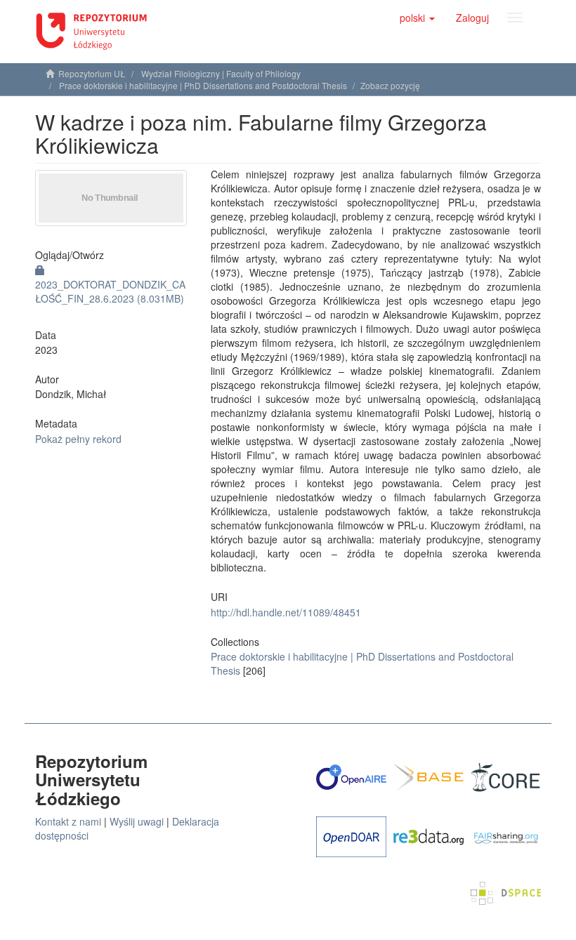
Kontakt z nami (68, 821)
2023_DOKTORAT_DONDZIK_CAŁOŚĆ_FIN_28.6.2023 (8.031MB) (110, 291)
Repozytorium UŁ (92, 73)
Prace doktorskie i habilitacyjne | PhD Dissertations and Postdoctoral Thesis (203, 85)
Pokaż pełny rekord (78, 439)
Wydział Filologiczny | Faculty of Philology (221, 73)
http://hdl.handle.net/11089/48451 (286, 612)
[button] (417, 17)
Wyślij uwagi (137, 821)
